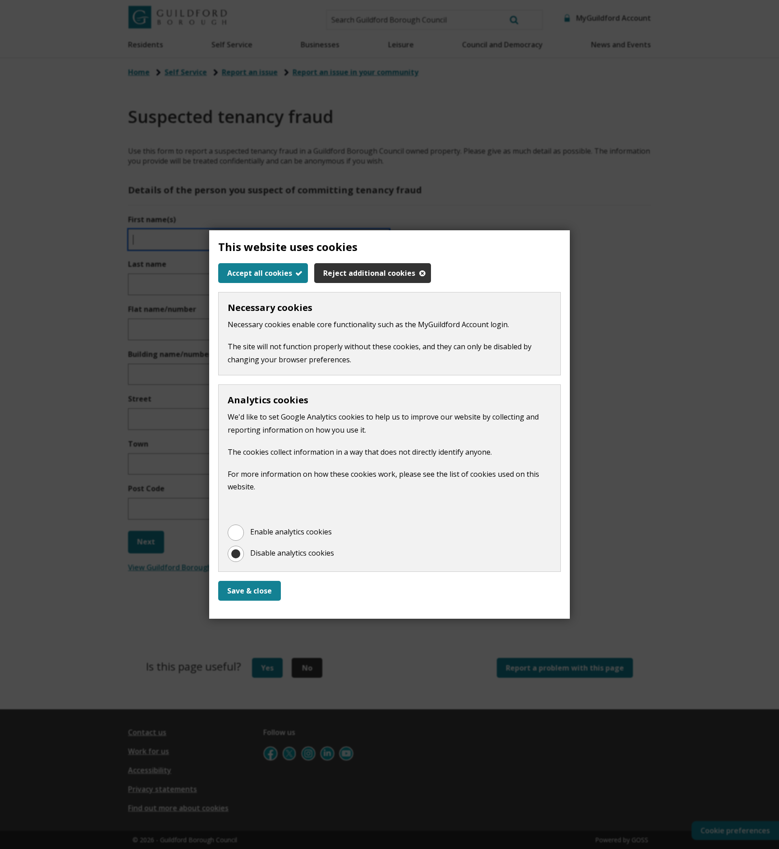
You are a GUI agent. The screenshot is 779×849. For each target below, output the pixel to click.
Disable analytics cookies (292, 553)
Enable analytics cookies (291, 532)
